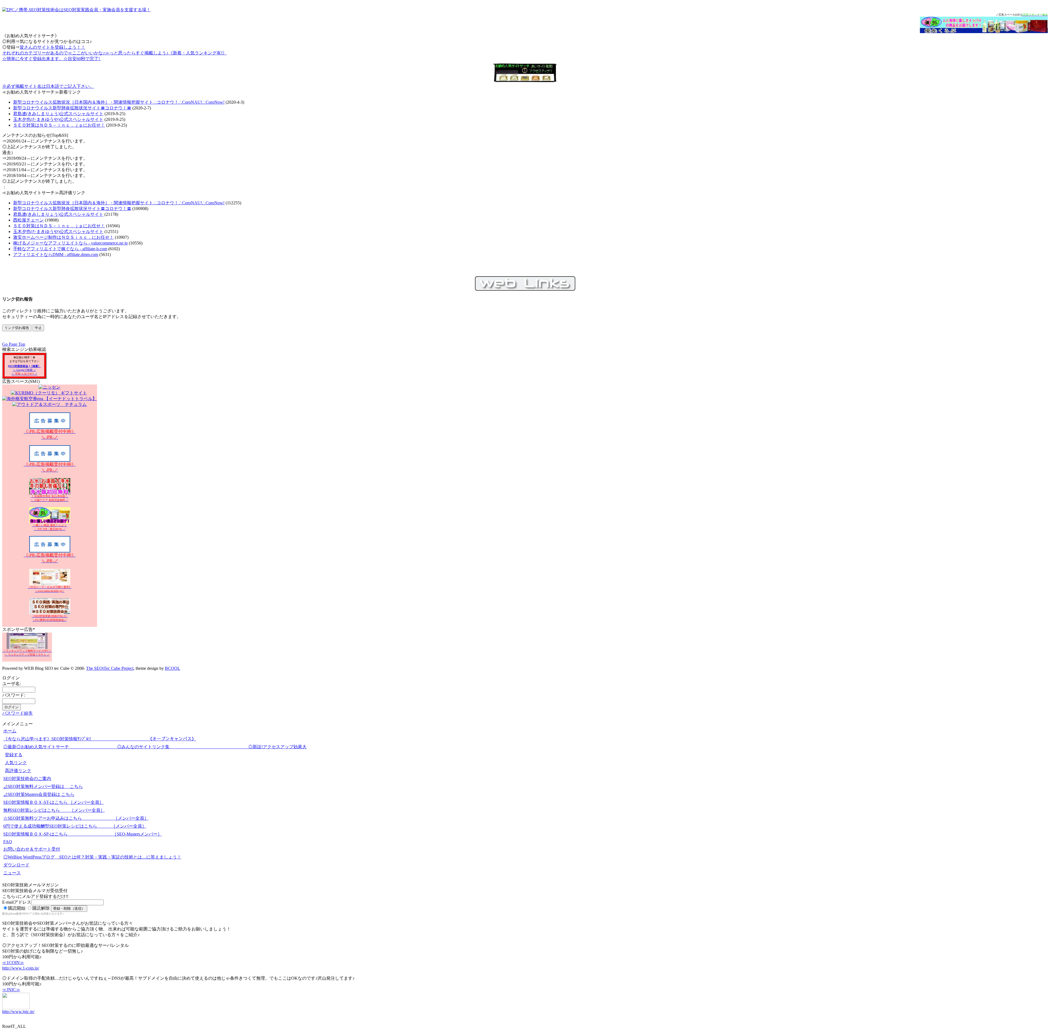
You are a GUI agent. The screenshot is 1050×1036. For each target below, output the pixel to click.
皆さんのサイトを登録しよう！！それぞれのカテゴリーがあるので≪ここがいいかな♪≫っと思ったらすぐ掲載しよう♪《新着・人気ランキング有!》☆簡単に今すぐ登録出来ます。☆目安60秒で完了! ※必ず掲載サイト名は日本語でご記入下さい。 (114, 67)
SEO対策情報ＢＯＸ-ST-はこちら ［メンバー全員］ (53, 802)
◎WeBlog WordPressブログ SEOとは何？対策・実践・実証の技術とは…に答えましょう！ (92, 857)
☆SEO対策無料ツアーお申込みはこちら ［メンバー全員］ (75, 818)
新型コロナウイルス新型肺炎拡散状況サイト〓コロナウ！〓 (72, 108)
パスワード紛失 (17, 713)
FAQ (7, 841)
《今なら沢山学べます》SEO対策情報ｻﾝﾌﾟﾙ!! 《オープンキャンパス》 (99, 739)
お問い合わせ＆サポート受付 (31, 849)
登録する (13, 754)
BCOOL (172, 668)
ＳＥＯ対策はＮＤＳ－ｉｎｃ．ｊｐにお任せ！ (59, 125)
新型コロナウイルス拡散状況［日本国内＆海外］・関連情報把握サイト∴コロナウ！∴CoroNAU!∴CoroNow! (118, 102)
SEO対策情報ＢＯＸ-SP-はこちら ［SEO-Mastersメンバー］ (82, 834)
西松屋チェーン (28, 220)
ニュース (12, 873)
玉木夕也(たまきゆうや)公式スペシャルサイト (58, 119)
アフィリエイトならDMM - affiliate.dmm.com (55, 254)
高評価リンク (18, 770)
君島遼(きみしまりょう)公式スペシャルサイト (58, 113)
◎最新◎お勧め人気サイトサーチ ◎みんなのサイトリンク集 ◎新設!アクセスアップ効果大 (155, 746)
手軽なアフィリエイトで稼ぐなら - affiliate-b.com (60, 248)
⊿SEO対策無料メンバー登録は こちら (43, 786)
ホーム (9, 731)
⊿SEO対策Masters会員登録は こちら (38, 794)
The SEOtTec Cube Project (109, 668)
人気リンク (16, 762)
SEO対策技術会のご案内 (27, 778)
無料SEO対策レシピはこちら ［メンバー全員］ (54, 810)
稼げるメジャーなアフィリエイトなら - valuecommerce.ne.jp (70, 243)
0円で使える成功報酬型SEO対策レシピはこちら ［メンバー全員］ (74, 826)
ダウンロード (16, 865)
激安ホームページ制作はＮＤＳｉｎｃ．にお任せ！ (63, 237)
